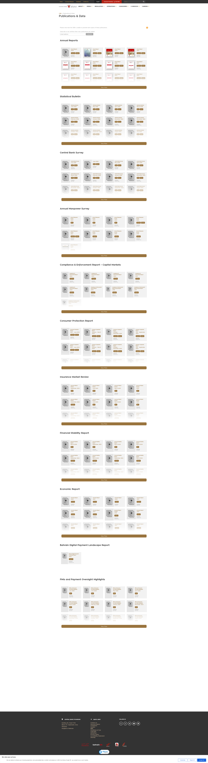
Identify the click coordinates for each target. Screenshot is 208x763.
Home (61, 1)
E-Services (134, 6)
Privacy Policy (95, 734)
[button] (104, 752)
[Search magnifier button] (144, 1)
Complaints (94, 725)
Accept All (201, 760)
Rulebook (78, 1)
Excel (76, 109)
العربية (97, 1)
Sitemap (93, 737)
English (73, 53)
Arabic (77, 53)
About (80, 6)
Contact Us (85, 1)
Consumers (123, 6)
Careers (145, 6)
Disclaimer (94, 733)
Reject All (192, 760)
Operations (111, 6)
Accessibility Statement (97, 736)
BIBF (92, 728)
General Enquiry (95, 724)
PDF (72, 109)
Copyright (93, 731)
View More (104, 87)
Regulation (99, 6)
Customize (182, 760)
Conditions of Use (96, 730)
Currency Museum (69, 1)
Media (89, 6)
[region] (104, 759)
